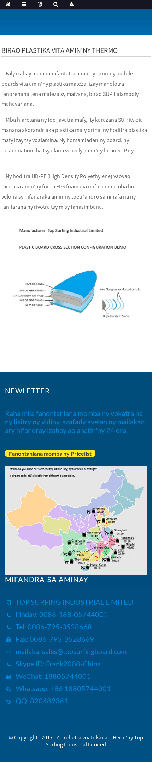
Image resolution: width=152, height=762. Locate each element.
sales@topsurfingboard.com (84, 651)
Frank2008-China (73, 663)
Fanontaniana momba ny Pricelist (50, 453)
